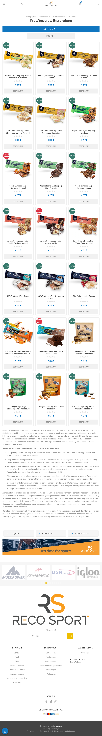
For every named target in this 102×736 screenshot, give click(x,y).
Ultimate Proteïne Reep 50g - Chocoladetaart (51, 352)
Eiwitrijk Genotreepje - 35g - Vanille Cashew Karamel (18, 242)
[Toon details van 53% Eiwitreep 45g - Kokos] (18, 277)
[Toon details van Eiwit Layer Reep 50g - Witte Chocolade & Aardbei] (51, 112)
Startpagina (31, 17)
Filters (51, 29)
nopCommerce (56, 726)
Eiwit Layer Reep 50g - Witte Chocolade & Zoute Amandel (18, 132)
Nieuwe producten (17, 665)
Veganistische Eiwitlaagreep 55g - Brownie (51, 187)
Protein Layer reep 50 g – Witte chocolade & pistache (18, 76)
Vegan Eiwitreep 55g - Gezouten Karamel (18, 187)
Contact (17, 653)
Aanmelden (70, 636)
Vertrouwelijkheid (17, 674)
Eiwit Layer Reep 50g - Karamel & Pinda (84, 76)
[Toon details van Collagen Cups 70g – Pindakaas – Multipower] (51, 388)
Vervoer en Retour (17, 670)
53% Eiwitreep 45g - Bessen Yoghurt (84, 297)
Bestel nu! (18, 91)
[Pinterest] (46, 702)
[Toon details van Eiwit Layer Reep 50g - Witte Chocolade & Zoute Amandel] (18, 112)
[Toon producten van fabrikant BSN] (63, 572)
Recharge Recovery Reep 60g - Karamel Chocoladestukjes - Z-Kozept (18, 353)
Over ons (17, 682)
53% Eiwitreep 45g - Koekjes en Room (51, 297)
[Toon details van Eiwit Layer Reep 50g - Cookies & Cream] (51, 57)
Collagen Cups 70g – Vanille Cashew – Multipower (84, 352)
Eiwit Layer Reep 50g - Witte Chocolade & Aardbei (51, 132)
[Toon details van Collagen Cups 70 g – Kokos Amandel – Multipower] (84, 388)
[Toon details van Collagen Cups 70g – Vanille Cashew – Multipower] (84, 333)
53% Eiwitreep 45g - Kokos (18, 296)
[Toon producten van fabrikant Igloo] (88, 572)
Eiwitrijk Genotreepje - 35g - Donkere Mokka (51, 242)
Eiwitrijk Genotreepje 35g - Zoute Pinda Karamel (84, 242)
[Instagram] (56, 702)
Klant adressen (51, 661)
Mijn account (51, 653)
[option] (13, 572)
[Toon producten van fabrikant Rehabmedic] (38, 572)
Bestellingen (51, 657)
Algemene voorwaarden (17, 678)
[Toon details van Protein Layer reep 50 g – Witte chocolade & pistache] (18, 57)
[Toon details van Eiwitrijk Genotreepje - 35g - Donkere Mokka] (51, 222)
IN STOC (6, 45)
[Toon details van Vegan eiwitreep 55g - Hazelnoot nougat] (84, 167)
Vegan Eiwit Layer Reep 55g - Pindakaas (84, 132)
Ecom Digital (55, 729)
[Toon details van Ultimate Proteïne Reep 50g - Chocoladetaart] (51, 333)
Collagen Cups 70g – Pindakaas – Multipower (51, 407)
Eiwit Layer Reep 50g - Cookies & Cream (51, 76)
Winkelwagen (51, 670)
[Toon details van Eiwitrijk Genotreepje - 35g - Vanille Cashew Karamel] (18, 222)
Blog (17, 661)
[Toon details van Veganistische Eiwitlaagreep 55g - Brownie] (51, 167)
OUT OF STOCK (6, 156)
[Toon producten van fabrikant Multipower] (13, 572)
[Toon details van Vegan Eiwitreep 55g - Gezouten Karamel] (18, 167)
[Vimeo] (51, 701)
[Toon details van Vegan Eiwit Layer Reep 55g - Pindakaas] (84, 112)
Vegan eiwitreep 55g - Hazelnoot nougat (84, 187)
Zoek (17, 657)
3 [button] (46, 583)
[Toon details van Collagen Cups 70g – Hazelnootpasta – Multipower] (18, 388)
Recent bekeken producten (51, 665)
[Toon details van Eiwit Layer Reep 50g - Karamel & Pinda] (84, 57)
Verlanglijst (51, 674)
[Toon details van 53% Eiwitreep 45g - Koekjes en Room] (51, 277)
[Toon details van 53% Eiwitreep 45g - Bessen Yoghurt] (84, 277)
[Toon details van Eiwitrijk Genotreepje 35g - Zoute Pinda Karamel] (84, 222)
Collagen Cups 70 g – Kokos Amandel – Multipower (84, 407)
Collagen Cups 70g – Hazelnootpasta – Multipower (18, 407)
